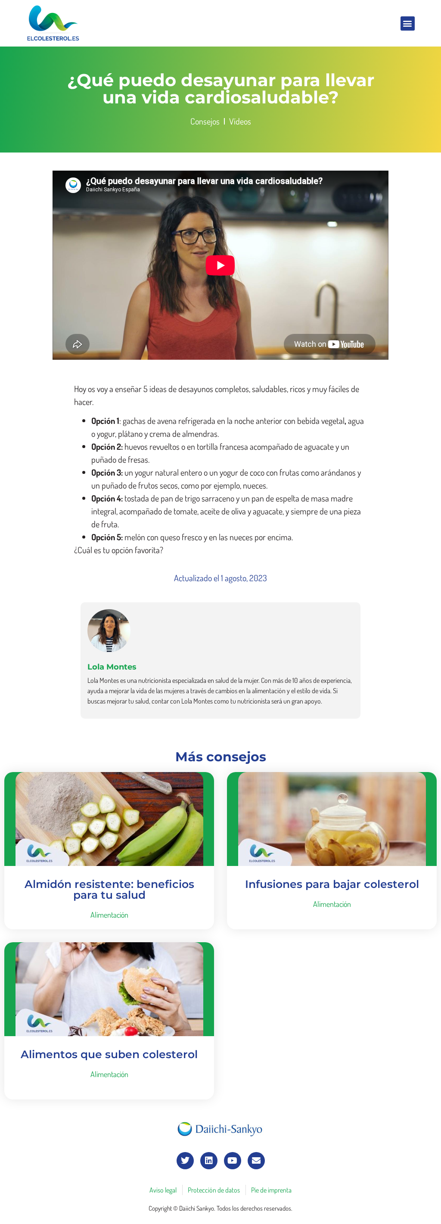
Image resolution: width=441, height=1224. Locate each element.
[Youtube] (232, 1160)
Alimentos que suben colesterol (109, 1054)
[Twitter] (185, 1160)
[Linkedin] (208, 1160)
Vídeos (240, 121)
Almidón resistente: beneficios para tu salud (109, 889)
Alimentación (109, 914)
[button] (408, 23)
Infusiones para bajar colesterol (332, 884)
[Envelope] (256, 1160)
